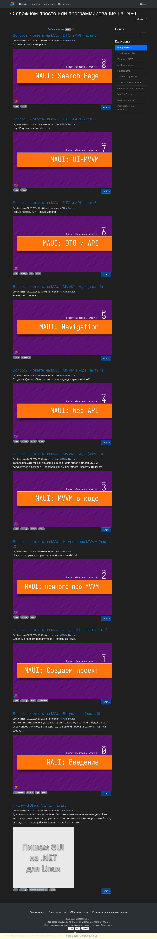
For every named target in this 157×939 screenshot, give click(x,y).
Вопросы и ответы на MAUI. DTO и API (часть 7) (55, 119)
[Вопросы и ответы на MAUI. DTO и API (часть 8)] (62, 76)
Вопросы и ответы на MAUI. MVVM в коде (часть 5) (58, 286)
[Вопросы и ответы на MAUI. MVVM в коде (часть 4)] (62, 411)
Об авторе (64, 4)
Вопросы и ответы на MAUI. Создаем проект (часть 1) (60, 630)
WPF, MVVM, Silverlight (129, 82)
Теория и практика (127, 76)
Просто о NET (125, 59)
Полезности (66, 810)
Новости (35, 4)
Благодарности (57, 912)
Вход (143, 4)
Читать (106, 107)
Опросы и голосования (130, 88)
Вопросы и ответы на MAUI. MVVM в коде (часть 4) (58, 370)
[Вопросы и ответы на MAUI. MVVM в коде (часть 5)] (62, 327)
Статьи (23, 4)
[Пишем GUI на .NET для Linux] (62, 857)
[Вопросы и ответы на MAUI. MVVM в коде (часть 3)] (62, 499)
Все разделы (124, 47)
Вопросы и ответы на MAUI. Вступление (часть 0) (56, 713)
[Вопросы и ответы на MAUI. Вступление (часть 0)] (62, 763)
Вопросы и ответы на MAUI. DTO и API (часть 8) (55, 35)
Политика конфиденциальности (110, 912)
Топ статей (49, 4)
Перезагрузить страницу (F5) (81, 935)
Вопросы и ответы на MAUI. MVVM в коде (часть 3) (58, 454)
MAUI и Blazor (67, 40)
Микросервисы (125, 100)
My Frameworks (125, 65)
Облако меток (36, 912)
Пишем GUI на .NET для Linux (39, 805)
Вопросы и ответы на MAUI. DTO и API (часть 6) (55, 203)
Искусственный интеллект (125, 108)
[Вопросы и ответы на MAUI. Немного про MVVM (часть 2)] (62, 587)
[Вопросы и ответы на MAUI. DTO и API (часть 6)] (62, 244)
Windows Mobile (126, 53)
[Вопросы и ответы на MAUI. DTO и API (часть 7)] (62, 160)
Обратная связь (79, 912)
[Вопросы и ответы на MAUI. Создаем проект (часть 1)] (62, 671)
